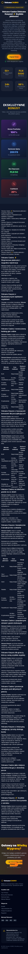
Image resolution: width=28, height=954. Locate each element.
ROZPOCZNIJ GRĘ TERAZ (15, 863)
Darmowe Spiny (5, 897)
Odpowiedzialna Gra (6, 908)
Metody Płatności (5, 899)
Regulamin (4, 913)
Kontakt (3, 906)
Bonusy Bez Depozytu (7, 894)
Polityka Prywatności (6, 910)
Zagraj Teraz (14, 57)
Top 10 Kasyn (4, 892)
